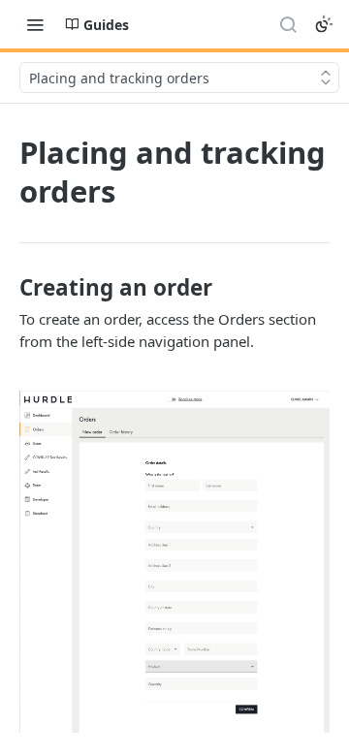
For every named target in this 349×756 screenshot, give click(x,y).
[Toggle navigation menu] (34, 24)
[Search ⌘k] (287, 24)
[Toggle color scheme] (323, 24)
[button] (174, 561)
